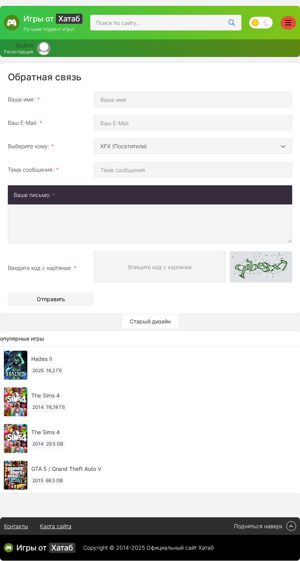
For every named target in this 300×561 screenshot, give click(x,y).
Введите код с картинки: (40, 268)
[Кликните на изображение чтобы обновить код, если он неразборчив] (261, 267)
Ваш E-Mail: (23, 122)
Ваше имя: (21, 99)
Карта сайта (55, 526)
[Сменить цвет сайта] (261, 22)
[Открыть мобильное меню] (288, 23)
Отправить (51, 299)
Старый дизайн (150, 321)
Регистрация (18, 52)
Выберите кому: (28, 146)
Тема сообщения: (31, 169)
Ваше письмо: (32, 195)
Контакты (16, 526)
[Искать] (231, 22)
